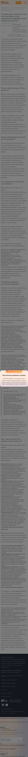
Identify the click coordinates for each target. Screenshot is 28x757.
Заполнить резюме (14, 371)
